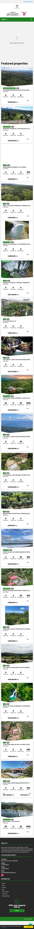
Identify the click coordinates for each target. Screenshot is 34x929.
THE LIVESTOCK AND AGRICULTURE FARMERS (16, 667)
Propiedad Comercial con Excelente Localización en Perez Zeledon (17, 128)
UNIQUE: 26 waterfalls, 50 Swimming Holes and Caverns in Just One (17, 244)
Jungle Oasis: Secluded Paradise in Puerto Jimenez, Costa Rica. (17, 552)
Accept (28, 926)
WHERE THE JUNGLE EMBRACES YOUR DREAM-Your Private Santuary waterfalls (17, 706)
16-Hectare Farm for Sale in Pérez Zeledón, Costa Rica (17, 744)
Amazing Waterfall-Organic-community (16, 282)
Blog (3, 889)
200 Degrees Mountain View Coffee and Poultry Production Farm (17, 90)
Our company (5, 891)
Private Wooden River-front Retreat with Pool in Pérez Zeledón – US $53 (17, 590)
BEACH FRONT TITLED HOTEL (11, 821)
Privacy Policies (6, 896)
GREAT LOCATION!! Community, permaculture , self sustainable (17, 205)
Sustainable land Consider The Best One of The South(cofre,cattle (17, 475)
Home (3, 883)
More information (4, 927)
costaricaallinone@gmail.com (8, 872)
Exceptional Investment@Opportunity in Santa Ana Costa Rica (17, 783)
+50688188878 (14, 13)
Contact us (4, 893)
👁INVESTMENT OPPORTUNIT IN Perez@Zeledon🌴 (17, 513)
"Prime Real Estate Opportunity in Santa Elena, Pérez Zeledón (17, 629)
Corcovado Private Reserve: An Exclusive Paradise (17, 398)
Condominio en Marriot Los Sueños (14, 167)
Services (4, 887)
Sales (3, 885)
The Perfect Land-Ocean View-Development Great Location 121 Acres (17, 359)
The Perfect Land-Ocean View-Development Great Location (17, 436)
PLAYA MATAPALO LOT (9, 321)
